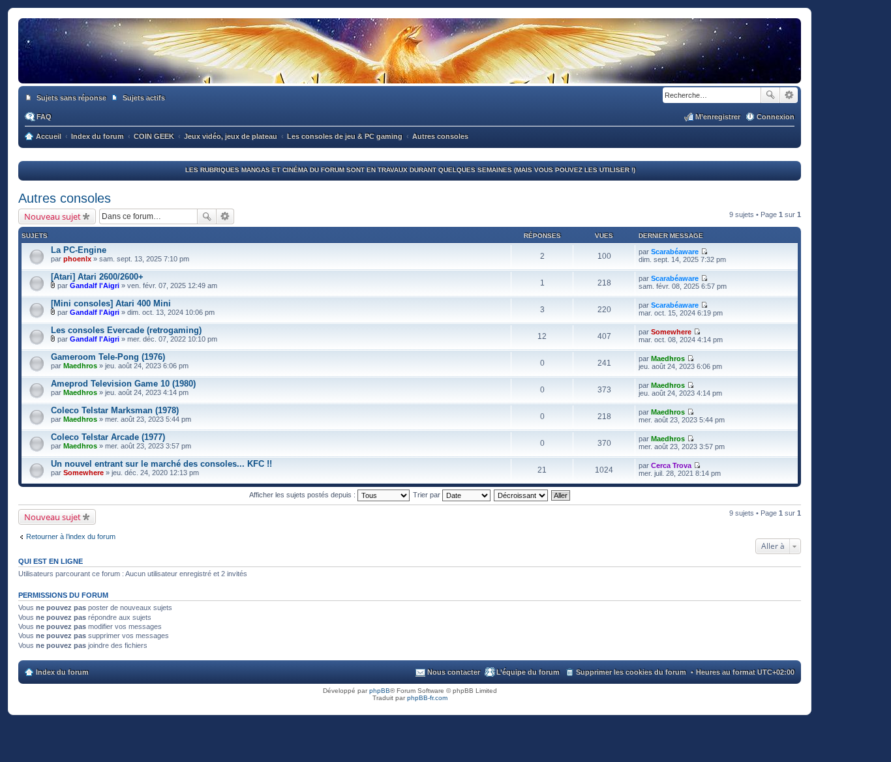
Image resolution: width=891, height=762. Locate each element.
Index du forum (62, 672)
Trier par (427, 495)
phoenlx (77, 259)
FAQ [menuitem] (44, 117)
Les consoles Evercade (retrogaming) (126, 330)
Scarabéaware (675, 252)
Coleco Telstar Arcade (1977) (108, 437)
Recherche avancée (789, 95)
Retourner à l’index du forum (70, 536)
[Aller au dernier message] (704, 252)
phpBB (379, 690)
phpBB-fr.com (427, 697)
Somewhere (671, 332)
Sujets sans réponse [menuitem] (71, 98)
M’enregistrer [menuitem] (717, 117)
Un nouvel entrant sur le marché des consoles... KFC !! (161, 464)
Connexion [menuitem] (775, 117)
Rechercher (770, 95)
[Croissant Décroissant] (521, 495)
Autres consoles (64, 198)
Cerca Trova (671, 465)
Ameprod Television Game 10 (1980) (123, 383)
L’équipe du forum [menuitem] (528, 672)
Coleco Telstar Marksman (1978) (115, 410)
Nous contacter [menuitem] (453, 672)
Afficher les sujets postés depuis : (303, 495)
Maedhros (80, 366)
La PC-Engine (78, 250)
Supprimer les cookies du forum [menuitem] (631, 672)
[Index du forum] (410, 70)
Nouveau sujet (52, 216)
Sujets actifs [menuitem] (144, 98)
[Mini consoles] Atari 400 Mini (111, 303)
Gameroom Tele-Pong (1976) (108, 357)
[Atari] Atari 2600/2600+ (97, 277)
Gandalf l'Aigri (94, 285)
